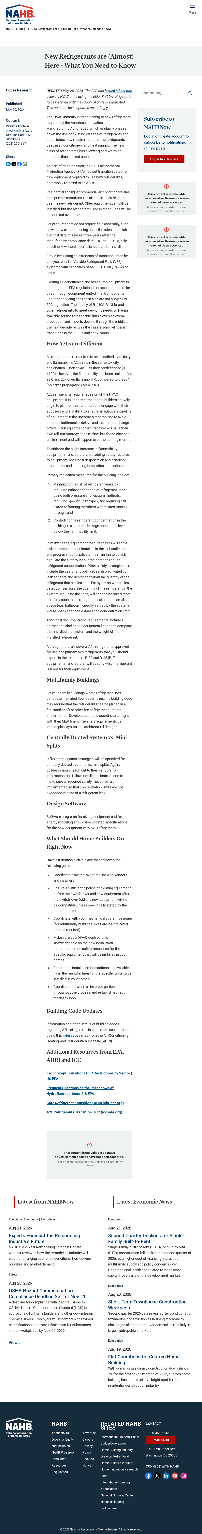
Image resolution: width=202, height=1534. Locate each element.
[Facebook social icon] (149, 1476)
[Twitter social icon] (158, 1476)
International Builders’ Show (120, 1437)
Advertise (89, 1433)
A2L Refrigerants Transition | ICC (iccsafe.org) (84, 1112)
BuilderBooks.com (113, 1443)
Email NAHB (160, 1440)
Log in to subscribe (164, 159)
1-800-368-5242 (157, 1433)
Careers (87, 1439)
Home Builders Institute (117, 1463)
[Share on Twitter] (13, 164)
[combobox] (160, 93)
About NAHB (60, 1433)
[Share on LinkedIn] (8, 164)
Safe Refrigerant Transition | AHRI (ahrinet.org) (85, 1103)
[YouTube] (175, 1476)
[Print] (24, 164)
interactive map (75, 1035)
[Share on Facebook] (19, 164)
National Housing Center (117, 1495)
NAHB (9, 28)
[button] (190, 93)
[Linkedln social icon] (166, 1476)
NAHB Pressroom (64, 1452)
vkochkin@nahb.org (19, 130)
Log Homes (60, 1472)
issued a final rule (118, 91)
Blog (22, 28)
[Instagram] (184, 1476)
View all (15, 1342)
